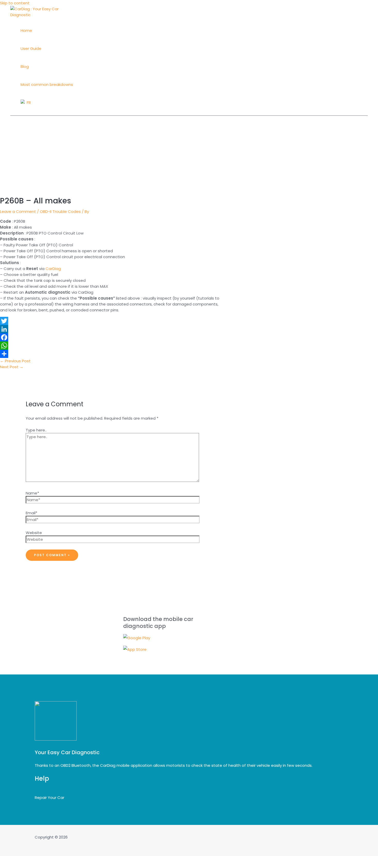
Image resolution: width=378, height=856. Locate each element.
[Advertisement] (189, 154)
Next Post (11, 367)
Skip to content (15, 3)
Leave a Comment (18, 211)
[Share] (111, 354)
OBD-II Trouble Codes (60, 211)
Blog (25, 66)
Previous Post (15, 361)
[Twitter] (111, 321)
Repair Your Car (49, 797)
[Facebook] (111, 337)
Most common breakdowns (47, 84)
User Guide (31, 48)
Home (26, 30)
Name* (32, 493)
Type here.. (36, 430)
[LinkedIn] (111, 329)
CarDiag (53, 268)
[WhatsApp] (111, 345)
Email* (31, 513)
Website (34, 532)
